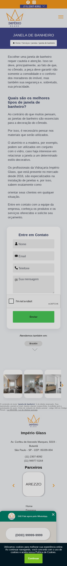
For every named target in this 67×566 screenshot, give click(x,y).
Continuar (33, 558)
